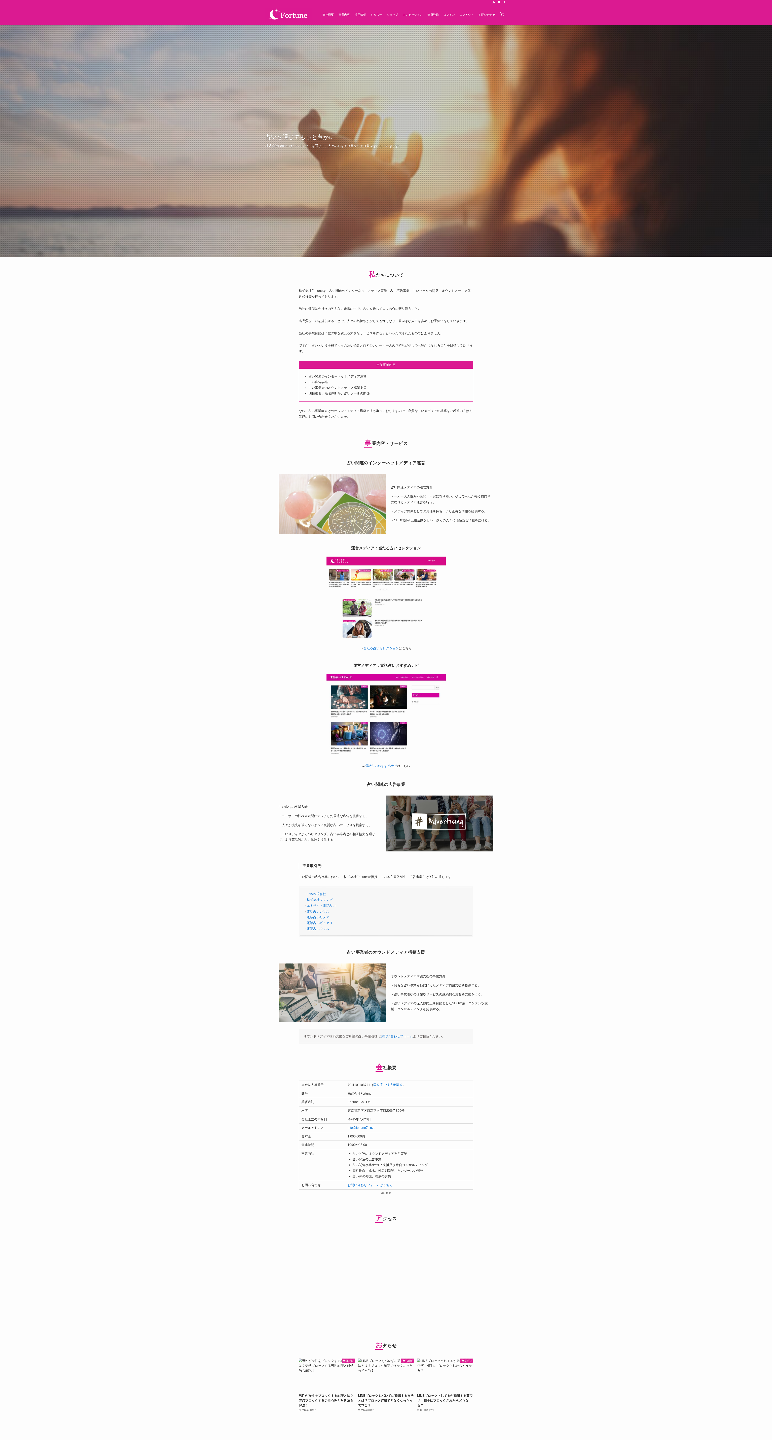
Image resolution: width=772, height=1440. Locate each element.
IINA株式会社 (316, 894)
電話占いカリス (318, 911)
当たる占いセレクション (381, 648)
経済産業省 (394, 1085)
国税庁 (378, 1085)
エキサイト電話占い (321, 905)
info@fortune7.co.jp (361, 1127)
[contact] (498, 2)
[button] (502, 14)
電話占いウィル (318, 928)
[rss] (493, 2)
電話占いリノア (318, 917)
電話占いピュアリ (320, 923)
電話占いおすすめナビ (381, 766)
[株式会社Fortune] (288, 15)
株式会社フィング (320, 900)
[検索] (504, 2)
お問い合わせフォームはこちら (370, 1185)
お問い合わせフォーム (397, 1036)
